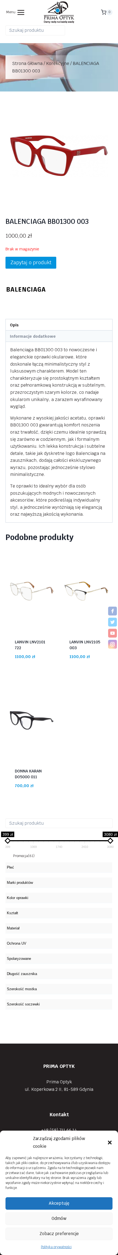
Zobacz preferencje (59, 1233)
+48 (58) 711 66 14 (59, 1130)
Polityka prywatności (56, 1247)
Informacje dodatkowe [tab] (33, 336)
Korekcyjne (57, 63)
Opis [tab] (14, 324)
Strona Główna (27, 63)
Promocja (24, 855)
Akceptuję (59, 1203)
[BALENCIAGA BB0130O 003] (58, 154)
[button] (110, 1142)
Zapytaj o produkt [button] (30, 262)
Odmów (59, 1218)
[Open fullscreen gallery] (107, 202)
